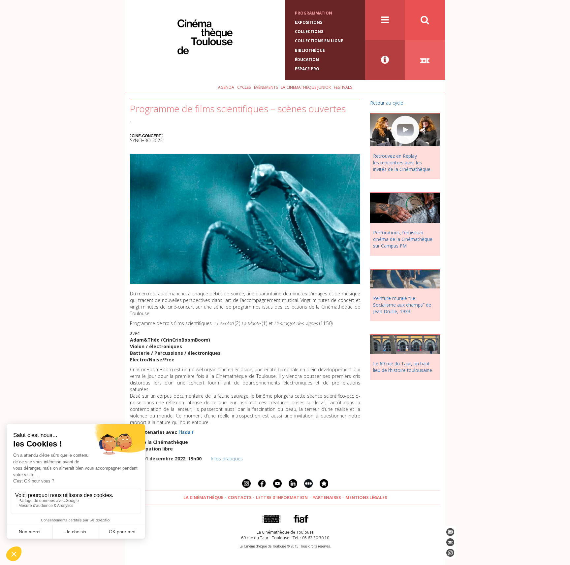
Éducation (307, 59)
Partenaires (326, 497)
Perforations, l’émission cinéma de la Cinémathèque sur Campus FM (402, 239)
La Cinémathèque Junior (306, 87)
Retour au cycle (386, 103)
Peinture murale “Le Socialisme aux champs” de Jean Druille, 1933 (402, 305)
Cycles (244, 87)
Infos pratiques (227, 458)
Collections (309, 31)
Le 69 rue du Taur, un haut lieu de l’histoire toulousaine (402, 366)
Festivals (343, 87)
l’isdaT (186, 432)
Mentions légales (366, 497)
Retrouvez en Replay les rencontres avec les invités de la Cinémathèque (401, 162)
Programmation (313, 13)
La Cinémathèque (203, 497)
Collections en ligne (319, 41)
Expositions (308, 22)
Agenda (226, 87)
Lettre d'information (282, 497)
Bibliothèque (310, 50)
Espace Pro (307, 69)
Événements (266, 87)
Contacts (239, 497)
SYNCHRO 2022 (146, 140)
